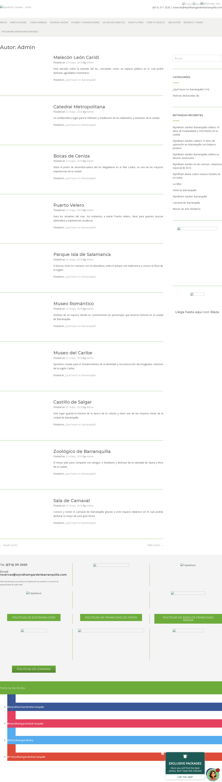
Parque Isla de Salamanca (82, 254)
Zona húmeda (38, 22)
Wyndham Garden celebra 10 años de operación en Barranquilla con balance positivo (194, 144)
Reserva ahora (59, 22)
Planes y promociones (85, 22)
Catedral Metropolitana (79, 106)
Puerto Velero (68, 205)
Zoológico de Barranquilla (82, 451)
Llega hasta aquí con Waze (197, 312)
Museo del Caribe (72, 352)
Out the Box (18, 688)
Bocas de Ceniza (71, 156)
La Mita (177, 184)
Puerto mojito (156, 22)
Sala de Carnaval (71, 500)
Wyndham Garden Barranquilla (190, 196)
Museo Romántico (73, 303)
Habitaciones (18, 22)
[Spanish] (198, 3)
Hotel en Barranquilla (184, 190)
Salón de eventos (114, 22)
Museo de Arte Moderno (186, 209)
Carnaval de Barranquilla (186, 202)
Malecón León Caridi (76, 57)
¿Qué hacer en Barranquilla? (80, 79)
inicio (3, 22)
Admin (90, 62)
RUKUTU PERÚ (136, 22)
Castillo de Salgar (72, 402)
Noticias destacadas (184, 95)
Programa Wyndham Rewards (20, 31)
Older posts (155, 545)
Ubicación (174, 22)
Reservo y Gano (193, 22)
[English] (187, 3)
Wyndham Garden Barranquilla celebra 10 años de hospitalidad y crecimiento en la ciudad (196, 131)
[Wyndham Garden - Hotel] (24, 9)
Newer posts (9, 545)
